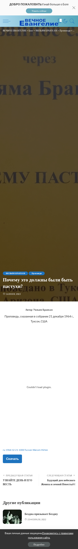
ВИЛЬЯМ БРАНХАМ (15, 273)
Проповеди (37, 273)
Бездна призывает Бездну (41, 514)
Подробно (39, 544)
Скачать (12, 459)
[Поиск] (71, 21)
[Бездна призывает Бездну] (12, 517)
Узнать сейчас (39, 10)
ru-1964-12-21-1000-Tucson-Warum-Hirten (25, 449)
